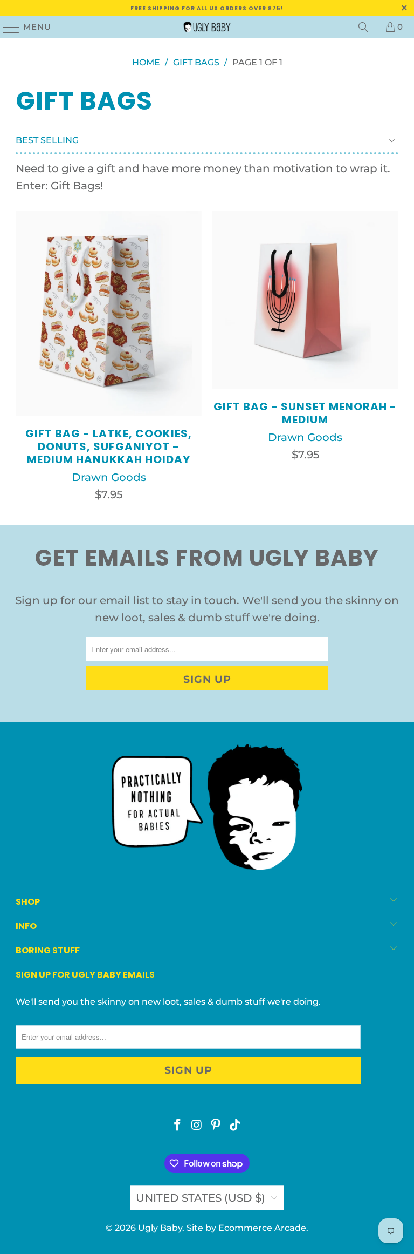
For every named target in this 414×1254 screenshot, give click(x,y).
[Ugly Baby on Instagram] (197, 1126)
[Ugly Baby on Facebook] (178, 1126)
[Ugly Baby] (207, 27)
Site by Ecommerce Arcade (246, 1228)
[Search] (363, 27)
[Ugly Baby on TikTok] (235, 1126)
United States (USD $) (200, 1197)
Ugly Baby (160, 1228)
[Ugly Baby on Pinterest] (216, 1126)
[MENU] (6, 27)
